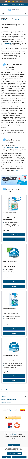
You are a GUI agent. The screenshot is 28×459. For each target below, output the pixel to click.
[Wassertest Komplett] (14, 204)
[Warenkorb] (25, 13)
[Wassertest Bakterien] (14, 299)
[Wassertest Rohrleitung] (14, 346)
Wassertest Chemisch (10, 261)
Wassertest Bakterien (9, 308)
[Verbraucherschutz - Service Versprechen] (10, 425)
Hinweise (21, 1)
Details (14, 239)
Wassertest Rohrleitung (10, 355)
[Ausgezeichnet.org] (17, 425)
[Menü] (3, 13)
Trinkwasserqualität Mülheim (11, 147)
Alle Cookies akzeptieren (19, 457)
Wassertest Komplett (9, 213)
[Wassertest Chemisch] (14, 252)
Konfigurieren (6, 457)
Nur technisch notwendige (14, 453)
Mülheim (15, 170)
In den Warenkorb (14, 234)
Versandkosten (13, 434)
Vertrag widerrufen (14, 445)
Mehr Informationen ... (14, 450)
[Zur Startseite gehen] (14, 9)
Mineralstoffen (7, 43)
